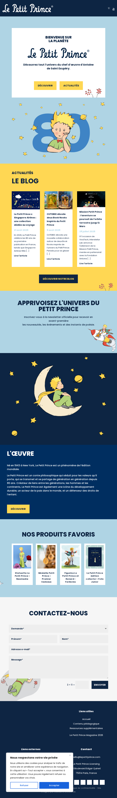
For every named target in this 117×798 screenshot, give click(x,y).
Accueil (86, 719)
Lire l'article (20, 255)
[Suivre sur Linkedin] (102, 782)
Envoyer (100, 685)
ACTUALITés (71, 85)
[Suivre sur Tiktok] (83, 782)
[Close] (70, 755)
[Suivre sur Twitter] (89, 782)
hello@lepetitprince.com (86, 757)
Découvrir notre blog (58, 279)
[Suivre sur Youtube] (95, 782)
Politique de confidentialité (82, 788)
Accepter (54, 785)
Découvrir (45, 85)
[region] (39, 772)
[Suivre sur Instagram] (76, 782)
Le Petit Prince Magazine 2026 (86, 735)
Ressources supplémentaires (86, 728)
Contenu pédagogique (86, 723)
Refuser (24, 785)
